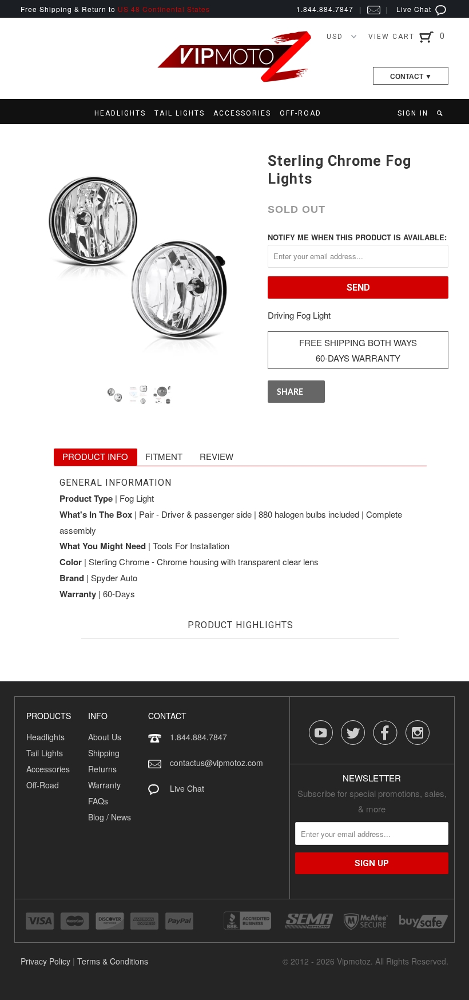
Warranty (104, 785)
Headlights (45, 737)
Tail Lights (44, 753)
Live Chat (415, 9)
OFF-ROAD (300, 113)
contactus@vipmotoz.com (216, 762)
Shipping (104, 753)
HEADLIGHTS (120, 113)
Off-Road (42, 785)
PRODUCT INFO (95, 456)
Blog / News (109, 817)
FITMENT (163, 456)
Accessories (48, 769)
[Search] (441, 113)
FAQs (98, 801)
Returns (102, 769)
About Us (104, 737)
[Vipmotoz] (234, 80)
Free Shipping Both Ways (358, 342)
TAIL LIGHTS (179, 113)
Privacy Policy (45, 961)
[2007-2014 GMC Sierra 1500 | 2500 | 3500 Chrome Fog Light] (138, 259)
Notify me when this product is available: (357, 237)
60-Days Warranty (358, 358)
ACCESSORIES (242, 113)
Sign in (413, 113)
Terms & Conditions (112, 961)
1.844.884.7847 (198, 737)
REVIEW (216, 456)
